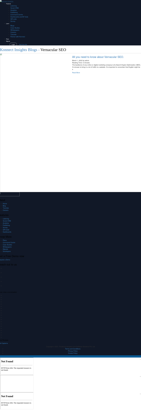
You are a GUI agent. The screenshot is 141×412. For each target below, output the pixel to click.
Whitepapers (14, 30)
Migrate (8, 41)
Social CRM (14, 8)
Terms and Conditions (72, 349)
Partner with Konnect (17, 37)
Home (5, 203)
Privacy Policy (73, 351)
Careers (13, 32)
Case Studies (15, 28)
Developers (7, 251)
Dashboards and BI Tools (19, 17)
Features (8, 4)
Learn (7, 23)
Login (13, 44)
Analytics (13, 10)
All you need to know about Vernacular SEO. (98, 57)
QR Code (6, 230)
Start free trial (23, 44)
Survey (12, 21)
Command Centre (16, 14)
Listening (13, 6)
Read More (76, 72)
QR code (13, 19)
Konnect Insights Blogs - (20, 50)
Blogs (12, 25)
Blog (4, 206)
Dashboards (7, 232)
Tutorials (13, 34)
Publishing (14, 12)
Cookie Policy (72, 353)
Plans (7, 39)
